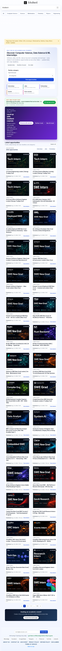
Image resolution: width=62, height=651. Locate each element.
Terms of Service (31, 644)
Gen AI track (50, 123)
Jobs (46, 149)
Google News (22, 639)
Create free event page (31, 617)
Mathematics (31, 13)
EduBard (5, 7)
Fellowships (52, 149)
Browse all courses (26, 123)
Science (22, 13)
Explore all (53, 144)
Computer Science (12, 13)
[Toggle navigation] (57, 7)
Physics (48, 13)
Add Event (24, 642)
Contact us (15, 642)
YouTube (48, 639)
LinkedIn (56, 639)
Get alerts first (50, 102)
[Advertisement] (31, 27)
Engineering (56, 13)
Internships (39, 149)
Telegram (31, 639)
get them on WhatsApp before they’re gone (40, 635)
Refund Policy (45, 642)
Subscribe (44, 632)
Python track (39, 123)
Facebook (14, 639)
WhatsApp (6, 639)
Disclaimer (55, 642)
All (3, 13)
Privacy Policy (34, 642)
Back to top (31, 646)
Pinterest (41, 639)
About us (6, 642)
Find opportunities (31, 79)
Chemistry (40, 13)
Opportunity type (12, 72)
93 (37, 606)
